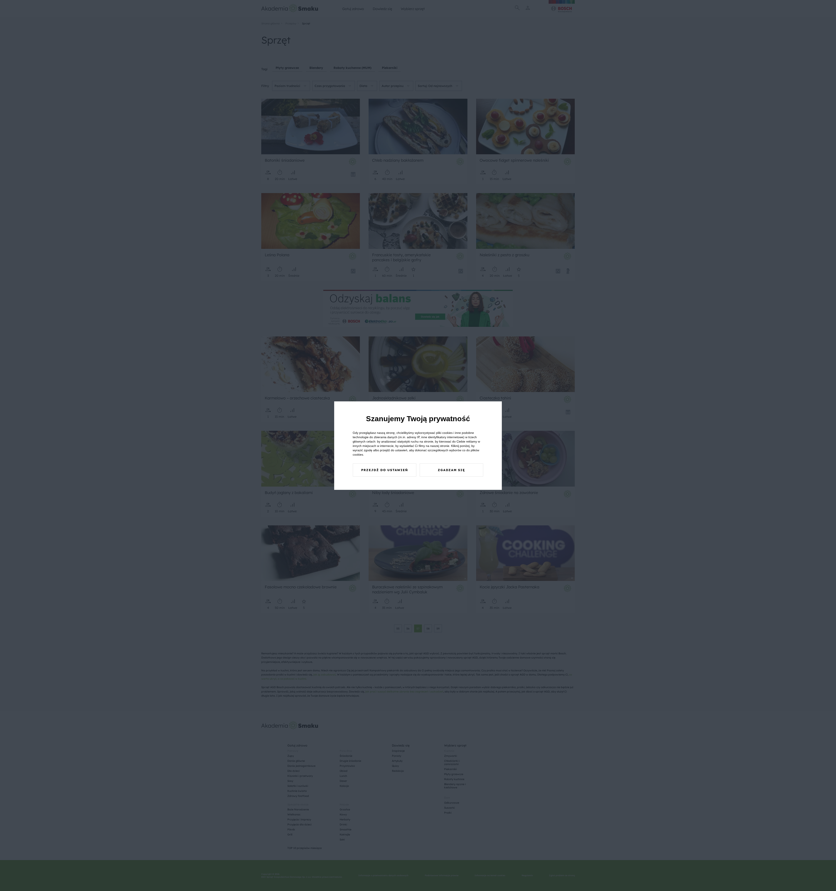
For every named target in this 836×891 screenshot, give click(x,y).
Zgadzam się (451, 470)
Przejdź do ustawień (384, 470)
